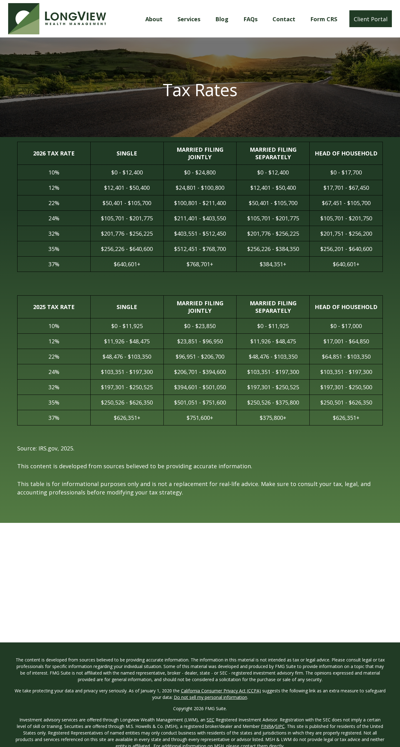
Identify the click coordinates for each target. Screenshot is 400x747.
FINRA (267, 726)
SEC (210, 720)
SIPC (280, 726)
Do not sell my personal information (210, 697)
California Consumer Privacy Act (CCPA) (221, 691)
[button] (153, 19)
